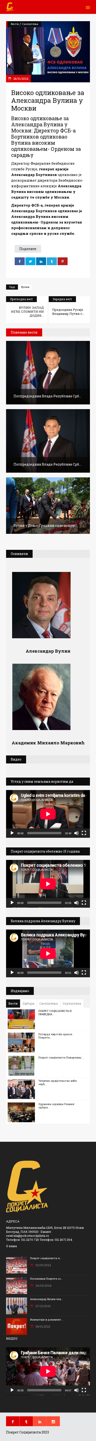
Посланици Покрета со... (46, 1278)
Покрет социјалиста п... (46, 1258)
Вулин (25, 287)
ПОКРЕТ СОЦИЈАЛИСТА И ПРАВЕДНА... (55, 1012)
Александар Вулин (48, 651)
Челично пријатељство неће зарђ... (57, 1082)
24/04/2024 (43, 1285)
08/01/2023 (42, 1326)
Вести (15, 24)
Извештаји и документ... (46, 1319)
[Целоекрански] (84, 833)
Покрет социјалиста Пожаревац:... (61, 1057)
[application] (48, 814)
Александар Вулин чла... (46, 1299)
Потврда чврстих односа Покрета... (55, 1035)
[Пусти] (12, 833)
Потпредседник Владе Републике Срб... (47, 396)
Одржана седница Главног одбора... (56, 1105)
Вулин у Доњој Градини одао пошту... (45, 525)
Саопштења (30, 24)
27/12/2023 (43, 1306)
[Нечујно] (76, 833)
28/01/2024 (20, 78)
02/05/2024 (43, 1265)
